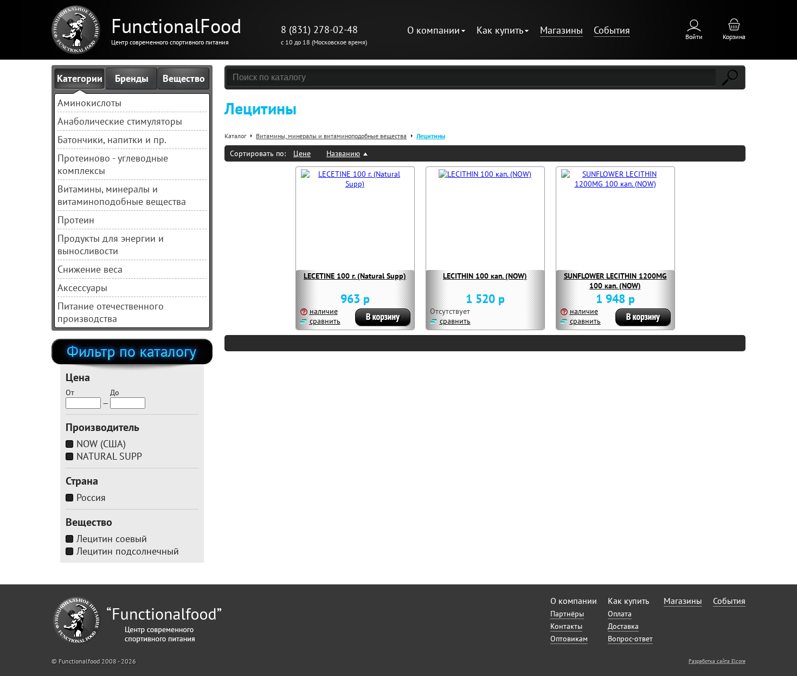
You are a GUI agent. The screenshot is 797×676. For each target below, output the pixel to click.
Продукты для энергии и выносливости (110, 244)
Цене (302, 153)
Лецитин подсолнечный (127, 551)
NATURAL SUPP (109, 456)
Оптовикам (569, 638)
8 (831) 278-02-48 (319, 29)
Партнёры (567, 614)
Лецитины (430, 136)
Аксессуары (82, 287)
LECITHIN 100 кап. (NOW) (485, 276)
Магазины (561, 30)
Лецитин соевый (111, 538)
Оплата (620, 614)
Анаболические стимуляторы (119, 121)
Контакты (566, 626)
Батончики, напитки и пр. (111, 139)
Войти (694, 37)
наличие (324, 311)
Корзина (734, 37)
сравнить (325, 321)
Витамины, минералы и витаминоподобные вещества (121, 195)
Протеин (75, 220)
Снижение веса (90, 269)
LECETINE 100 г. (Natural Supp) (355, 276)
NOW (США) (101, 443)
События (612, 30)
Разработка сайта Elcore (717, 661)
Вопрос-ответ (630, 638)
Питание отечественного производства (110, 312)
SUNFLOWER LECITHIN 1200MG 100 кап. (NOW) (615, 281)
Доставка (623, 626)
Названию (343, 153)
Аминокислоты (89, 102)
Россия (91, 497)
